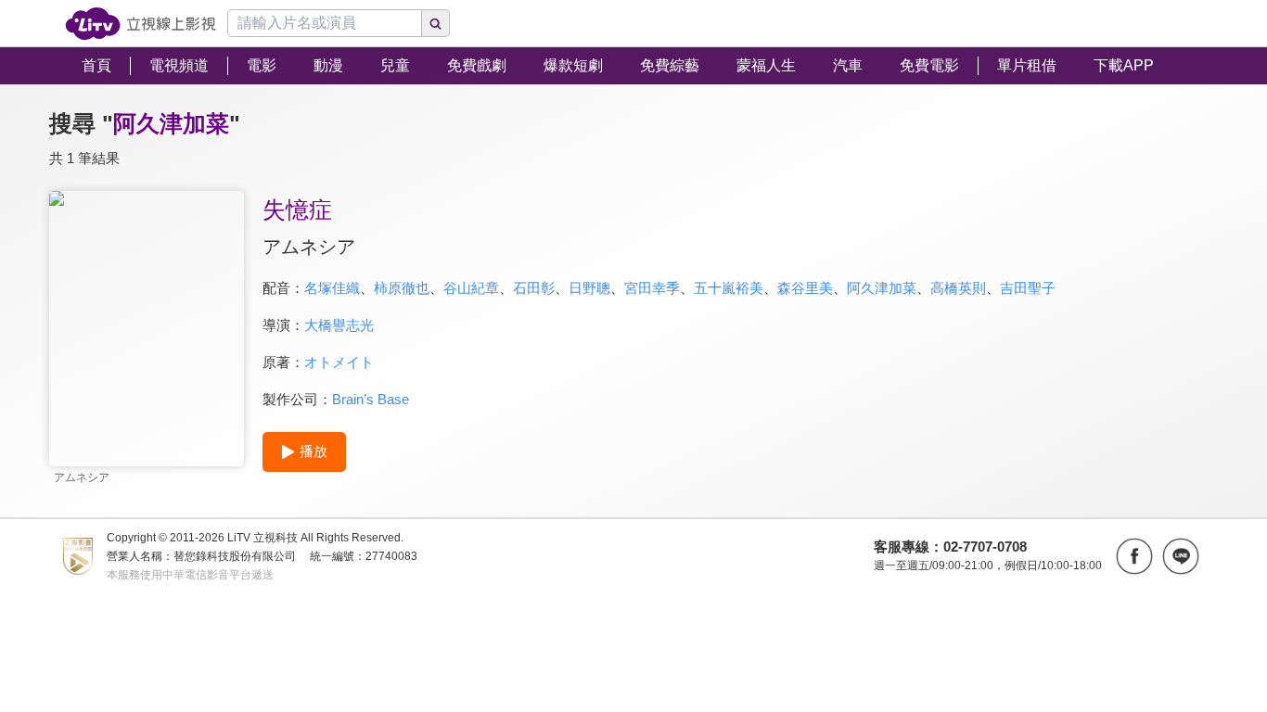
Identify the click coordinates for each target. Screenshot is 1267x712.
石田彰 (534, 288)
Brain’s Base (370, 399)
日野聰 (589, 288)
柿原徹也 (401, 288)
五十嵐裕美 (728, 288)
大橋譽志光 (339, 325)
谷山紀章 (471, 288)
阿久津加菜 (881, 288)
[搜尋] (436, 23)
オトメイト (339, 362)
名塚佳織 (332, 288)
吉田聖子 (1028, 288)
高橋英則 (958, 288)
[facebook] (1134, 556)
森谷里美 (805, 288)
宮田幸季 (652, 288)
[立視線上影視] (140, 23)
